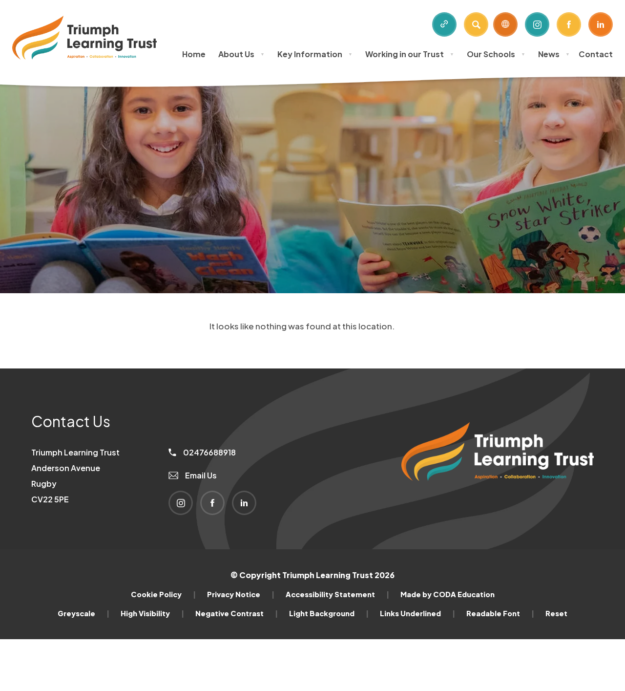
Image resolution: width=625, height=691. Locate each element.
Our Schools (496, 54)
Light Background (329, 613)
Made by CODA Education (447, 594)
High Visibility (152, 613)
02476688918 (209, 452)
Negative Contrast (236, 613)
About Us (241, 54)
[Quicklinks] (444, 24)
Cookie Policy (163, 594)
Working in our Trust (409, 54)
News (554, 54)
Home (194, 54)
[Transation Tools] (505, 24)
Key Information (315, 54)
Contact (596, 54)
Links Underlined (417, 613)
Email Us (200, 475)
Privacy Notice (240, 594)
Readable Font (500, 613)
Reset (556, 613)
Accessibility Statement (337, 594)
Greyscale (83, 613)
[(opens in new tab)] (497, 497)
